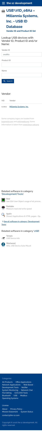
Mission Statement (10, 412)
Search (8, 81)
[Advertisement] (21, 158)
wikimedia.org (23, 122)
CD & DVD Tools (21, 393)
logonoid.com (7, 122)
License (5, 405)
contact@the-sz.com (10, 415)
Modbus (23, 395)
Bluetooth (6, 395)
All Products (7, 382)
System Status (27, 412)
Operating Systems (10, 398)
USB (36, 231)
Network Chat (27, 390)
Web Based (28, 385)
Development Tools (12, 194)
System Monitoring (10, 390)
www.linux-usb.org (31, 125)
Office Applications (23, 382)
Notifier (25, 387)
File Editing (7, 393)
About (4, 409)
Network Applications (11, 385)
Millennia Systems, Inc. (19, 107)
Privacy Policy (16, 409)
